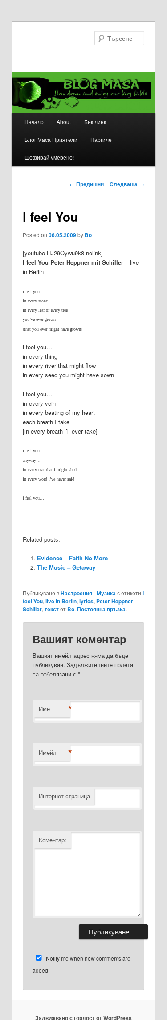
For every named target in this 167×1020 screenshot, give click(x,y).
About (64, 121)
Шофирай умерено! (49, 157)
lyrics (86, 601)
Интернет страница (64, 796)
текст (52, 609)
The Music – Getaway (66, 567)
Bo (88, 235)
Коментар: (52, 840)
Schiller (32, 609)
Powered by (127, 585)
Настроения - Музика (88, 593)
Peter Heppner (114, 601)
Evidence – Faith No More (72, 558)
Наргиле (101, 139)
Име (54, 709)
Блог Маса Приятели (50, 139)
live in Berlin (61, 601)
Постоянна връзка (101, 609)
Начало (34, 121)
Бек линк (95, 121)
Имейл (54, 753)
